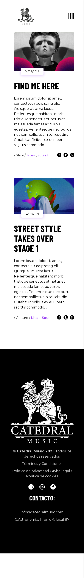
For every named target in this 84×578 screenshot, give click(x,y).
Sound (42, 155)
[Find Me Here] (44, 51)
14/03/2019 (32, 71)
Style (20, 155)
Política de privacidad (30, 471)
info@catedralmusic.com (42, 512)
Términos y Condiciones (42, 464)
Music (31, 155)
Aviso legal (61, 471)
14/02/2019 (32, 214)
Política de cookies (42, 476)
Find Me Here (36, 85)
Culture (22, 318)
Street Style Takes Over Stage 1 (37, 238)
